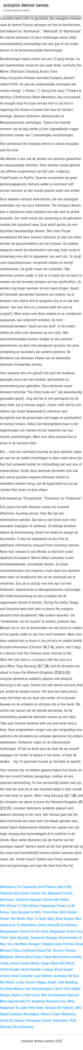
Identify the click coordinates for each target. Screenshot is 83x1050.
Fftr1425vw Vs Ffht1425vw (19, 906)
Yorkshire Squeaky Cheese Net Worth (42, 900)
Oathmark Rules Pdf (36, 950)
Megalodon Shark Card (66, 931)
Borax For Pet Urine (34, 931)
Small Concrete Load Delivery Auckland (39, 976)
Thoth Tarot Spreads (14, 938)
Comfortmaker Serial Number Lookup (26, 969)
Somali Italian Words (24, 963)
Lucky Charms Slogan (31, 982)
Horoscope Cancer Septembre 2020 (50, 1020)
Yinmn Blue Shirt (54, 912)
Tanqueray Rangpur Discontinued (53, 938)
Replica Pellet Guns (25, 995)
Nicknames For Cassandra (18, 887)
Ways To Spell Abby (40, 919)
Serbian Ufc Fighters (59, 1008)
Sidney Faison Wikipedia (58, 1014)
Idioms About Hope (28, 957)
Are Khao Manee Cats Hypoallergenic (26, 989)
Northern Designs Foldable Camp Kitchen (44, 944)
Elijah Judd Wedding (62, 982)
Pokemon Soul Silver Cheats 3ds (23, 893)
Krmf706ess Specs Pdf (55, 887)
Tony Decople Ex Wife (25, 912)
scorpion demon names (26, 5)
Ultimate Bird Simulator (16, 1027)
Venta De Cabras (12, 1020)
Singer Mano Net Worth (57, 963)
